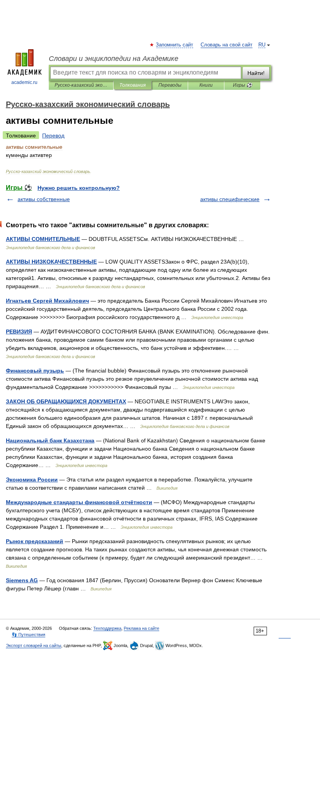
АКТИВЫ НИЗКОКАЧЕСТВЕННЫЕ (51, 262)
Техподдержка (107, 628)
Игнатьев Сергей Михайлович (47, 301)
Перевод (53, 135)
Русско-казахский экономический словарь (81, 85)
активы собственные (44, 199)
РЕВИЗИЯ (19, 331)
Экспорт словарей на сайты (33, 645)
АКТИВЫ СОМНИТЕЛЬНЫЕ (43, 239)
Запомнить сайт (174, 45)
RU (261, 45)
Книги (206, 85)
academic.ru (24, 82)
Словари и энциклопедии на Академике (113, 58)
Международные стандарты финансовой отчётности (79, 502)
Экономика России (32, 479)
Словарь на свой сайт (226, 45)
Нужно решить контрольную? (78, 188)
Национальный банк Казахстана (50, 440)
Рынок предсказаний (34, 541)
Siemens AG (22, 580)
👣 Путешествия (28, 634)
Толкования (132, 85)
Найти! (256, 73)
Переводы (169, 85)
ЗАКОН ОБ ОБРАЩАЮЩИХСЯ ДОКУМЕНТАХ (66, 401)
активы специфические (230, 199)
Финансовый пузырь (35, 370)
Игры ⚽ (242, 85)
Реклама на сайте (141, 628)
